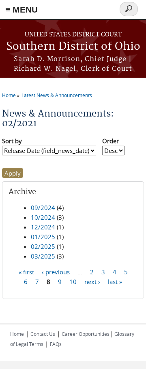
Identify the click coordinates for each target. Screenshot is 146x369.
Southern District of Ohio (73, 46)
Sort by (12, 141)
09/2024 (43, 208)
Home (9, 95)
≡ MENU (21, 9)
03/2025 (43, 256)
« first (26, 272)
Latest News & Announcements (56, 95)
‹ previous (56, 272)
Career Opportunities (86, 334)
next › (92, 282)
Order (110, 141)
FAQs (56, 344)
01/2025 (43, 237)
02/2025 (43, 246)
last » (115, 282)
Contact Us (42, 334)
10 (73, 282)
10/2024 (43, 217)
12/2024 (43, 227)
